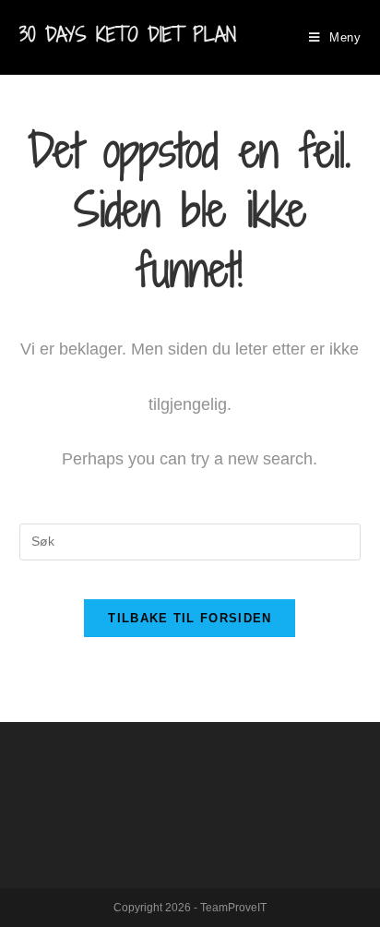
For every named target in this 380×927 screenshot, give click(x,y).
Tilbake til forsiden (189, 618)
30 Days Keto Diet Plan (127, 34)
